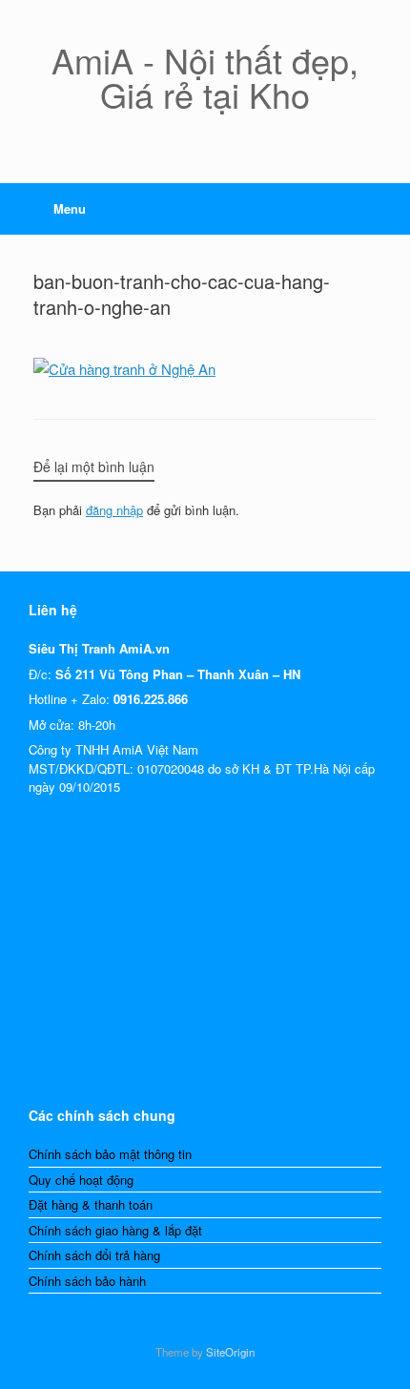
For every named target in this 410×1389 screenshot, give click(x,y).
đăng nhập (114, 510)
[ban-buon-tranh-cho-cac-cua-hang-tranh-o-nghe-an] (124, 369)
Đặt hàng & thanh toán (91, 1204)
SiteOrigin (230, 1351)
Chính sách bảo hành (87, 1281)
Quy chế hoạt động (81, 1180)
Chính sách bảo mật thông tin (110, 1154)
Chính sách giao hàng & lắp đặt (115, 1230)
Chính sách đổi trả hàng (94, 1255)
